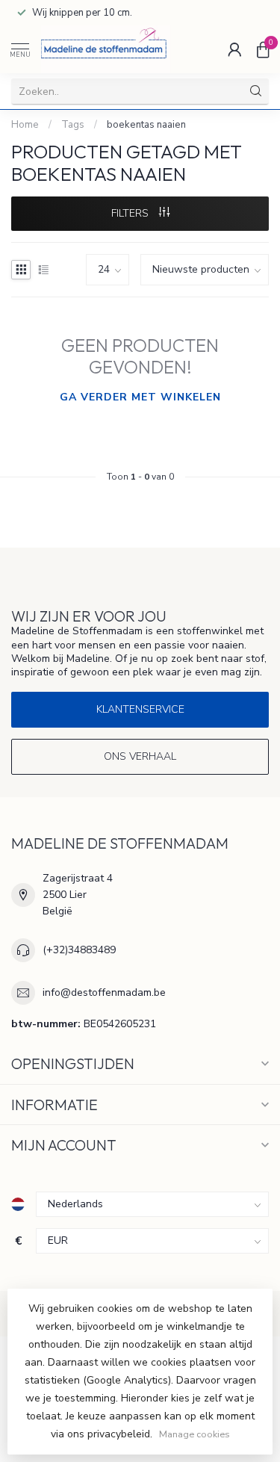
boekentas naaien (146, 124)
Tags (72, 124)
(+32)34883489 (79, 950)
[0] (263, 49)
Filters (131, 213)
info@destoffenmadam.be (104, 992)
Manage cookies (194, 1434)
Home (25, 124)
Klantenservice (140, 709)
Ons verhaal (140, 756)
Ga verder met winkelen (140, 397)
